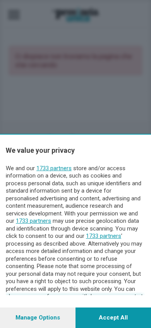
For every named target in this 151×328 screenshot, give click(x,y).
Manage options (37, 317)
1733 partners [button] (54, 168)
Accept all (113, 317)
